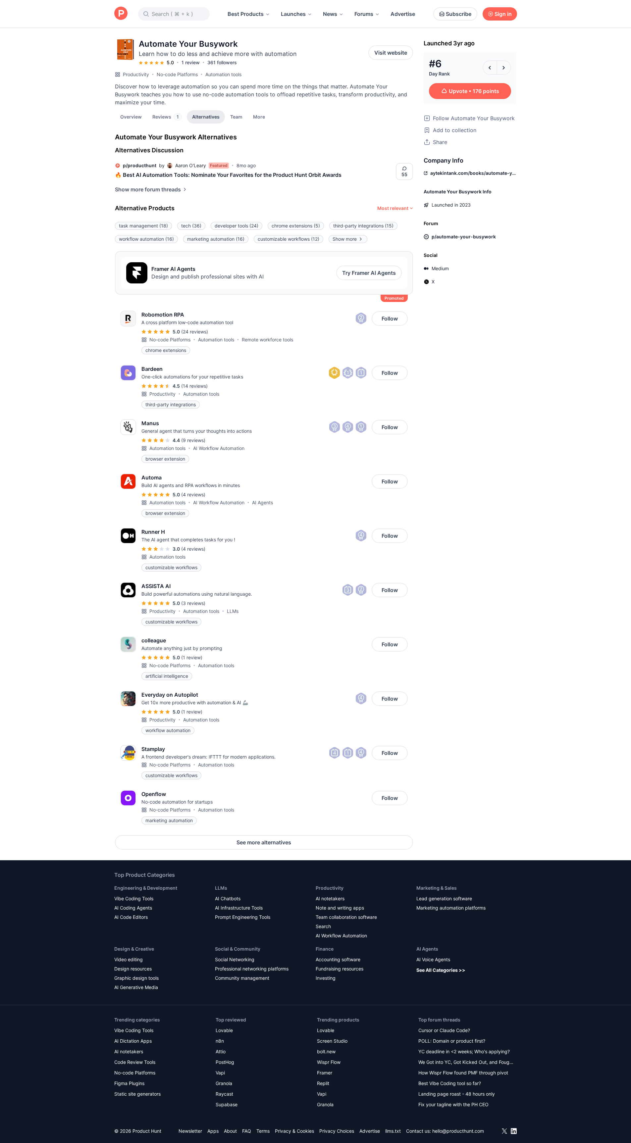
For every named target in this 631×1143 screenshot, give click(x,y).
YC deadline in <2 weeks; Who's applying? (464, 1051)
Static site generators (137, 1094)
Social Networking (234, 959)
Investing (326, 978)
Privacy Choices (336, 1131)
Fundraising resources (339, 968)
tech (191, 225)
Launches (293, 14)
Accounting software (338, 959)
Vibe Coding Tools (133, 898)
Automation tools (223, 74)
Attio (221, 1051)
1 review (191, 62)
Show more (345, 239)
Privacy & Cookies (294, 1131)
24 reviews (194, 331)
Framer (324, 1072)
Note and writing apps (340, 908)
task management (143, 225)
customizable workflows (288, 239)
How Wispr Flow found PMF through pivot (463, 1072)
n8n (220, 1041)
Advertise (403, 14)
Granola (224, 1083)
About (230, 1131)
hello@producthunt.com (458, 1131)
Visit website (390, 52)
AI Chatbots (227, 898)
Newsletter (190, 1131)
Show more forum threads (148, 189)
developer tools (236, 225)
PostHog (225, 1062)
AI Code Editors (131, 917)
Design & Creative (134, 949)
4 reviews (193, 494)
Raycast (224, 1094)
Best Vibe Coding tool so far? (449, 1083)
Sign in (503, 14)
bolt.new (326, 1051)
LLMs (232, 611)
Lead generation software (444, 898)
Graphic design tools (136, 978)
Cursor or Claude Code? (444, 1030)
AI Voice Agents (433, 959)
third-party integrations (363, 225)
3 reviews (193, 603)
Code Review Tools (134, 1062)
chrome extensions (296, 225)
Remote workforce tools (267, 339)
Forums (363, 14)
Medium (440, 268)
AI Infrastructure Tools (239, 908)
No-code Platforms (177, 74)
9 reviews (193, 440)
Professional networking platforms (252, 968)
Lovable (224, 1030)
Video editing (128, 959)
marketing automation (215, 239)
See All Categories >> (440, 970)
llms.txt (393, 1131)
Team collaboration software (346, 917)
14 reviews (194, 386)
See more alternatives (264, 842)
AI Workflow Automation (218, 448)
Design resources (133, 968)
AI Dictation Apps (133, 1041)
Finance (325, 949)
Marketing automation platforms (451, 908)
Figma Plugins (129, 1083)
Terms (263, 1131)
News (330, 14)
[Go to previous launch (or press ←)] (490, 67)
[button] (259, 116)
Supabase (226, 1104)
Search (323, 926)
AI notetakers (330, 898)
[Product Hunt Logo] (121, 14)
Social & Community (237, 949)
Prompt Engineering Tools (242, 917)
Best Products (246, 14)
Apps (213, 1131)
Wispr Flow (329, 1062)
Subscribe (458, 14)
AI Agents (262, 502)
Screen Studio (332, 1041)
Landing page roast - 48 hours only (456, 1094)
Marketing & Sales (436, 888)
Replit (323, 1083)
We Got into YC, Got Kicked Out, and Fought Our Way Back (466, 1062)
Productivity (136, 74)
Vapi (220, 1072)
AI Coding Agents (133, 908)
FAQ (246, 1131)
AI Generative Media (136, 987)
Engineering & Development (145, 888)
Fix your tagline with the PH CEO (453, 1104)
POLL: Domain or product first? (451, 1041)
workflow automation (146, 239)
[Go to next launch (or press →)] (503, 67)
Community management (242, 978)
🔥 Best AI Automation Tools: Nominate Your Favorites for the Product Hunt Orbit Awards (228, 175)
